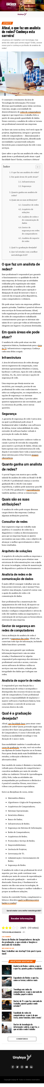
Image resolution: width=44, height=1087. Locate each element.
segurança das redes (20, 638)
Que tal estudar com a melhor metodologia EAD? (24, 253)
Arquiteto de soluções (27, 211)
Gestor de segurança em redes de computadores (30, 230)
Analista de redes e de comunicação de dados (30, 219)
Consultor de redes (30, 204)
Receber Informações (22, 918)
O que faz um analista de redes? (25, 172)
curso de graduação (10, 747)
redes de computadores (30, 112)
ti (24, 932)
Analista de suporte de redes (30, 240)
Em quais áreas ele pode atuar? (24, 176)
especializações (33, 489)
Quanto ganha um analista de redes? (24, 194)
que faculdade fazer (16, 723)
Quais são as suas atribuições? (24, 200)
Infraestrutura (28, 181)
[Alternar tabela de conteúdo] (37, 167)
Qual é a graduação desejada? (24, 247)
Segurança (26, 186)
